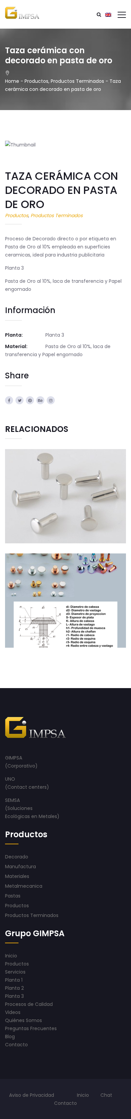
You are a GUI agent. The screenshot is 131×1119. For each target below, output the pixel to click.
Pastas (12, 895)
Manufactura (20, 866)
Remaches (65, 482)
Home (12, 81)
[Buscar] (99, 14)
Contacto (65, 1103)
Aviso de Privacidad (31, 1095)
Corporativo (21, 765)
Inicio (83, 1095)
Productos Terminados (77, 81)
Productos (36, 81)
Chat (106, 1095)
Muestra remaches (65, 586)
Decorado (16, 856)
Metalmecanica (52, 510)
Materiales (17, 876)
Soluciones (20, 808)
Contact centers (27, 787)
